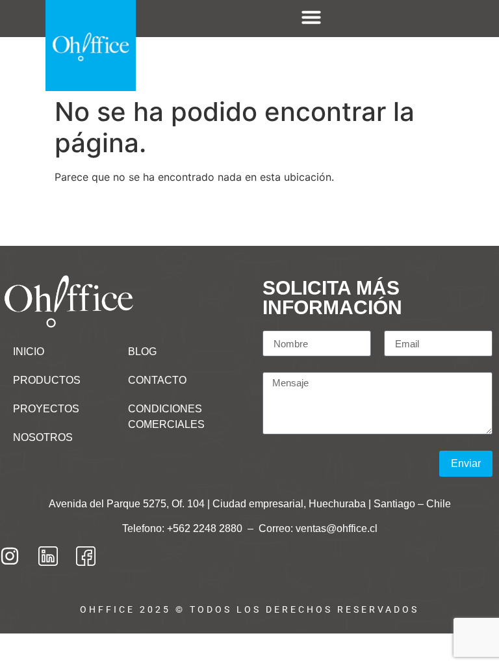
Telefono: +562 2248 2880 (183, 528)
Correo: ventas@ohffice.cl (318, 528)
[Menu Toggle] (311, 17)
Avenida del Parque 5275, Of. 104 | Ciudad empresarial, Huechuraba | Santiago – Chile (250, 503)
